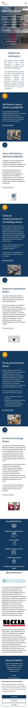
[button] (26, 3)
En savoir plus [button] (8, 125)
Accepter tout (14, 696)
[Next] (17, 340)
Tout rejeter (14, 704)
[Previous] (11, 340)
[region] (14, 693)
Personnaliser (14, 700)
